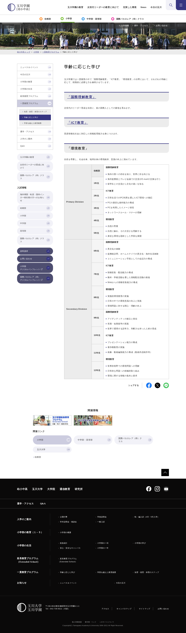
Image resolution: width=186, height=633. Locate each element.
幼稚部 (38, 457)
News (143, 7)
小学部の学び (140, 543)
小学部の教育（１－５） (30, 532)
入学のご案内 (24, 519)
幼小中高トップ (23, 52)
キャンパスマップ (124, 609)
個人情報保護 (77, 622)
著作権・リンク (90, 622)
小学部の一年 (103, 548)
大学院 (51, 489)
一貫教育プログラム (50, 52)
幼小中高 (22, 489)
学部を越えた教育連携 (33, 123)
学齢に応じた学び (31, 117)
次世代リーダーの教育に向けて (103, 7)
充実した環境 (130, 7)
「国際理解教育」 (81, 97)
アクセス (105, 609)
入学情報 (125, 25)
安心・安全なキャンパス (70, 548)
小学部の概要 (65, 532)
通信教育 (65, 489)
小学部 (36, 52)
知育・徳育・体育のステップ (35, 112)
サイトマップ (144, 609)
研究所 (79, 489)
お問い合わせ (162, 25)
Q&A (43, 503)
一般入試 (101, 522)
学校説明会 (102, 517)
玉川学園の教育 (75, 7)
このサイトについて (106, 622)
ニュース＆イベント (68, 583)
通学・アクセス (141, 25)
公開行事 (63, 517)
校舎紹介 (63, 543)
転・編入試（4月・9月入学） (147, 517)
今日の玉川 (156, 7)
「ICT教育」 (77, 122)
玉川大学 (37, 489)
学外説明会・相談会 (68, 522)
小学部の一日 (103, 543)
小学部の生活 (24, 545)
